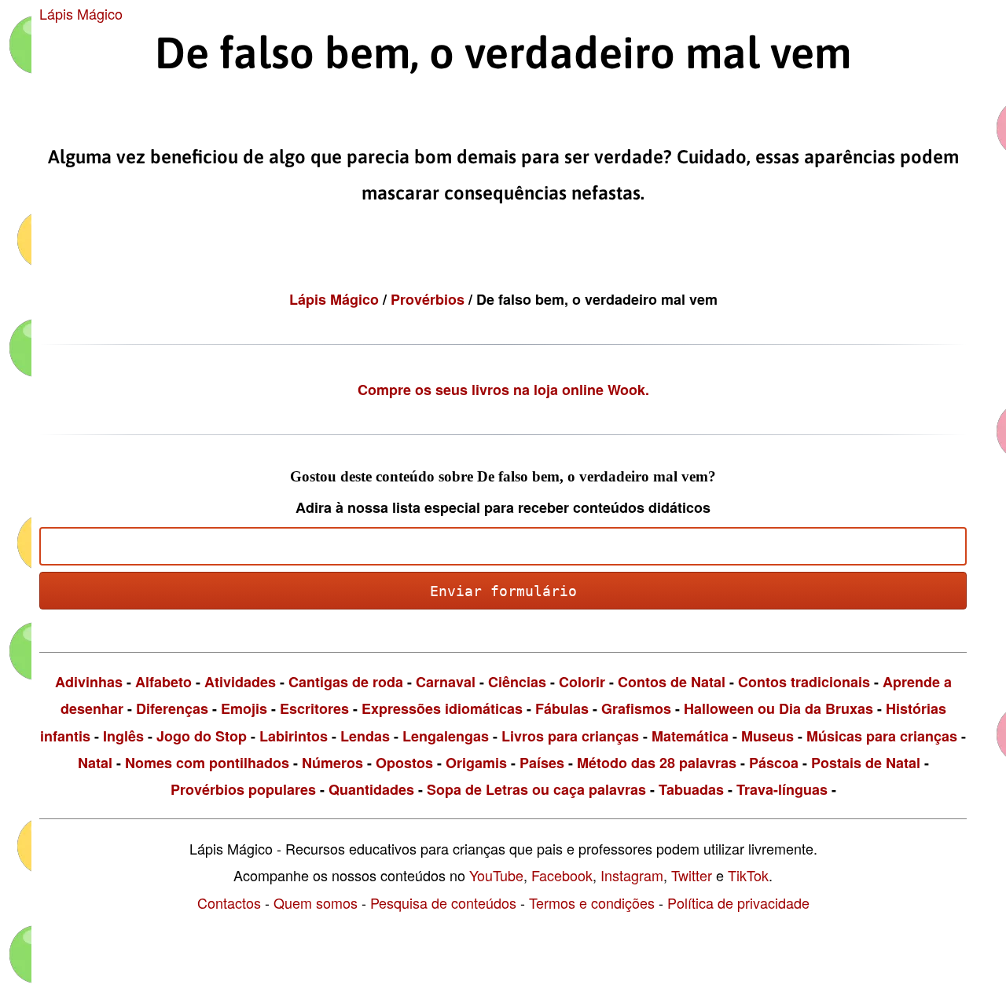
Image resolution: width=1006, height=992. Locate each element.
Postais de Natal (865, 762)
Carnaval (445, 682)
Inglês (123, 736)
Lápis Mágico (81, 13)
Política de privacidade (738, 902)
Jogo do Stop (201, 736)
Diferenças (172, 708)
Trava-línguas (782, 789)
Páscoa (774, 762)
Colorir (582, 682)
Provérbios (429, 299)
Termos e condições (592, 902)
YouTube (496, 875)
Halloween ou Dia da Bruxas (778, 708)
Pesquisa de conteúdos (443, 902)
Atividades (240, 682)
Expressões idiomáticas (442, 708)
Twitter (691, 875)
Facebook (562, 875)
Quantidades (371, 789)
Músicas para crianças (881, 736)
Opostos (404, 762)
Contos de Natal (671, 682)
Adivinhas (89, 682)
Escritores (314, 708)
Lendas (365, 736)
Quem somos (316, 902)
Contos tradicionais (804, 682)
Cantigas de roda (345, 682)
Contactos (229, 902)
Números (332, 762)
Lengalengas (445, 736)
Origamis (476, 762)
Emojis (244, 708)
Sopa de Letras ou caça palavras (536, 789)
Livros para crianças (570, 736)
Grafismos (636, 708)
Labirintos (293, 736)
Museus (767, 736)
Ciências (517, 682)
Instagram (631, 875)
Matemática (690, 736)
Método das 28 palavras (656, 762)
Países (542, 762)
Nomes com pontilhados (207, 762)
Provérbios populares (243, 789)
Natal (95, 762)
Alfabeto (163, 682)
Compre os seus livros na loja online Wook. (503, 389)
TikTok (748, 875)
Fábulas (562, 708)
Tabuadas (691, 789)
